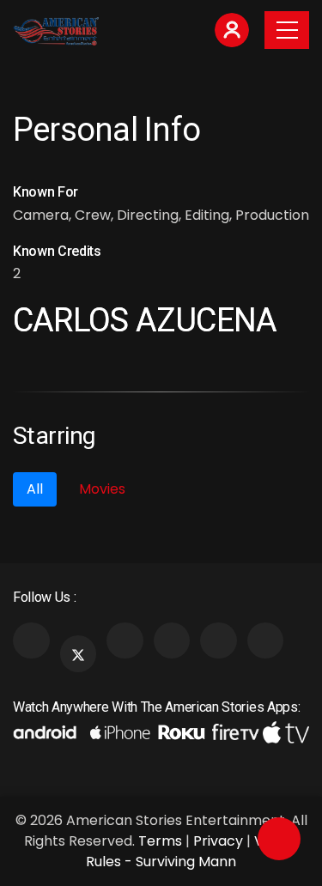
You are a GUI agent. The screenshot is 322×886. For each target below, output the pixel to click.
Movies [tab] (102, 489)
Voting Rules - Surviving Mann (192, 851)
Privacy (218, 841)
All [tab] (35, 489)
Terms (160, 841)
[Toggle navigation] (286, 30)
